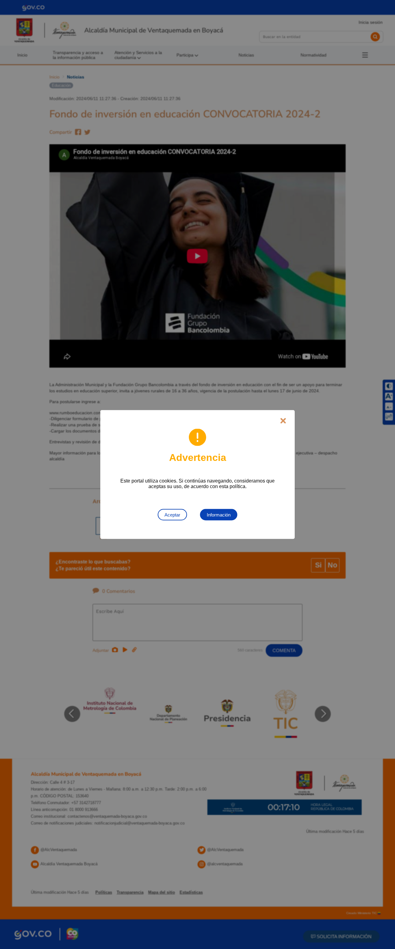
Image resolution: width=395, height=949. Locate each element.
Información (219, 514)
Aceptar (172, 514)
